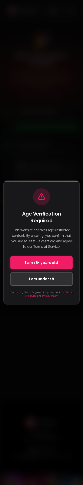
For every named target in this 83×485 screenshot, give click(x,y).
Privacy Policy (50, 295)
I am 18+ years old (41, 262)
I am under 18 (41, 279)
